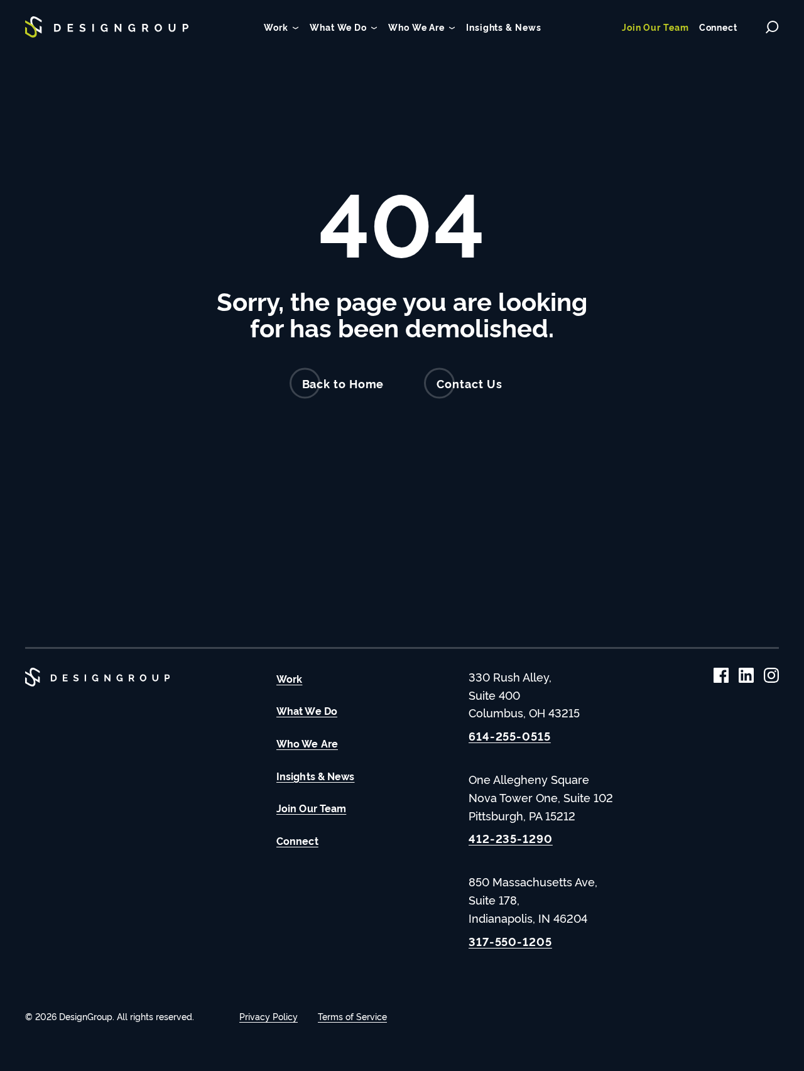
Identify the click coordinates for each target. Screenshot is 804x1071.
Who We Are (307, 743)
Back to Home (343, 383)
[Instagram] (771, 675)
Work (289, 678)
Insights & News (315, 776)
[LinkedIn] (746, 675)
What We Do (306, 710)
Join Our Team (311, 808)
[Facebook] (721, 675)
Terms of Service (352, 1016)
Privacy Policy (268, 1016)
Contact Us (469, 383)
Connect (297, 840)
